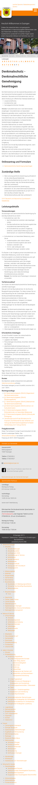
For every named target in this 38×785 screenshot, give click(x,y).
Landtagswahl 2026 (14, 553)
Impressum (5, 537)
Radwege (8, 736)
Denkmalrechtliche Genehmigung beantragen (18, 166)
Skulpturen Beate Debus (12, 738)
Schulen (7, 652)
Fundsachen (9, 644)
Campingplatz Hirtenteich (13, 725)
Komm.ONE (22, 542)
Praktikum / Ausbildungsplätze (19, 689)
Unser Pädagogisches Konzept (19, 658)
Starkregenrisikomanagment (14, 610)
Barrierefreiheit (18, 539)
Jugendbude (9, 707)
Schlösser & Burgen (14, 742)
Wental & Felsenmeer (14, 746)
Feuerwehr (8, 715)
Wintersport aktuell (13, 563)
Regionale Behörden (14, 624)
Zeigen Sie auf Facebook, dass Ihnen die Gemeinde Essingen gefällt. (18, 470)
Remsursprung (12, 751)
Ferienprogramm (13, 568)
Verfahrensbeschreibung (15, 622)
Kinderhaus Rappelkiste (15, 656)
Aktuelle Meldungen (14, 549)
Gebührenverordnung (8, 383)
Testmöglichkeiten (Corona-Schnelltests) (17, 608)
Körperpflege (17, 669)
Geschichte (8, 597)
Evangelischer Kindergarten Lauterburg (20, 704)
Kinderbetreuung (10, 654)
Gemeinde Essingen (9, 544)
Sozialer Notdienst (13, 559)
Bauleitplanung (10, 582)
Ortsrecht (10, 618)
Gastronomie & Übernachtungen (15, 730)
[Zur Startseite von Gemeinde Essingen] (6, 13)
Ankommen (16, 665)
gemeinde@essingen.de (11, 463)
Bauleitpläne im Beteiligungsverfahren (19, 584)
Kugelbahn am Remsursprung (14, 732)
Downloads (8, 640)
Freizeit (5, 723)
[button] (35, 10)
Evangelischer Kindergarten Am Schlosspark (21, 699)
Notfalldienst (12, 557)
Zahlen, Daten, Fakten (12, 599)
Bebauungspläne (13, 588)
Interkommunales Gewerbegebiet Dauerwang (21, 770)
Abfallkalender (12, 561)
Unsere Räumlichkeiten (17, 694)
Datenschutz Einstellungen (27, 537)
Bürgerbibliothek (10, 711)
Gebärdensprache (28, 4)
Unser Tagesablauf (16, 679)
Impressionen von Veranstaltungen (16, 761)
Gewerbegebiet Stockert (15, 768)
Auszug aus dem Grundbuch (16, 566)
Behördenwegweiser (14, 620)
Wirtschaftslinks (10, 780)
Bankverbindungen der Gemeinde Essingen (15, 477)
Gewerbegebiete (10, 766)
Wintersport (8, 758)
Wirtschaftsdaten (10, 778)
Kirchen (7, 718)
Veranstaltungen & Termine (16, 555)
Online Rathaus (31, 56)
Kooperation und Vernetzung (19, 692)
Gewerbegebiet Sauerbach (16, 772)
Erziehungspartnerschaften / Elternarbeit (22, 685)
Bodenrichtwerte (13, 628)
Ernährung (16, 667)
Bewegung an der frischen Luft (22, 671)
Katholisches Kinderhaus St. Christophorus (21, 701)
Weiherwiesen (12, 749)
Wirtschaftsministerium (9, 436)
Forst (9, 594)
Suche (14, 6)
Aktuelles (8, 547)
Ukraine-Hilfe (9, 646)
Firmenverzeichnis (10, 782)
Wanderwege (9, 756)
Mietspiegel (11, 630)
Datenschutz (14, 537)
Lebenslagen (11, 626)
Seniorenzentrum (10, 709)
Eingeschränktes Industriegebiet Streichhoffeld (22, 775)
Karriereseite (9, 638)
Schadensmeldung (11, 642)
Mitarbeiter (8, 634)
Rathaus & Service (21, 56)
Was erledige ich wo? (11, 636)
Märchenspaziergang (11, 734)
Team (12, 687)
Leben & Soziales (8, 650)
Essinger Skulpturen (11, 727)
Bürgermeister (9, 575)
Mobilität (8, 573)
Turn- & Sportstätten (11, 713)
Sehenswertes (9, 740)
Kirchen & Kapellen (13, 744)
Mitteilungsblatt (10, 571)
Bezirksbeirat (9, 580)
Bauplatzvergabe (10, 592)
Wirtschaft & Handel (9, 764)
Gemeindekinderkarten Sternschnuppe (19, 697)
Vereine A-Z (8, 720)
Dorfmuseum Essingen (15, 753)
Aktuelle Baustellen (13, 551)
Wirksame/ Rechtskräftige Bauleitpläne (20, 586)
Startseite (11, 56)
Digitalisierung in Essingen (13, 606)
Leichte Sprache (17, 4)
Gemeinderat (9, 578)
